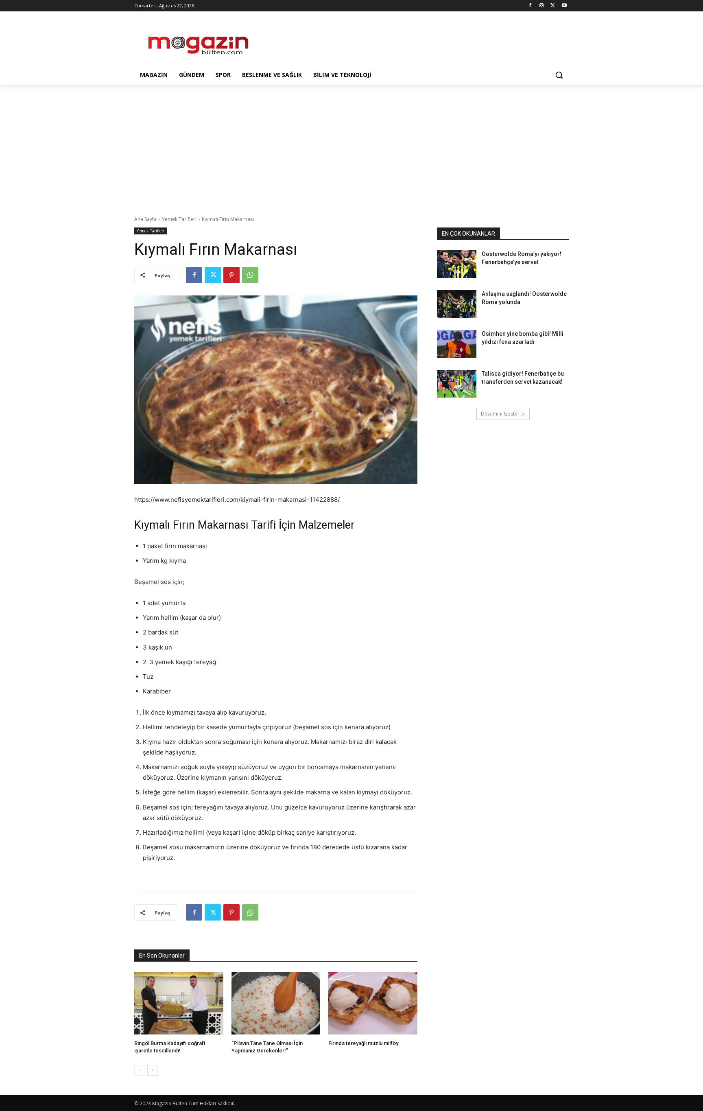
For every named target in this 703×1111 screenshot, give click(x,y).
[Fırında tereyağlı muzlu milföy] (372, 1003)
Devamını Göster (500, 413)
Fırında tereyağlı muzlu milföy (363, 1043)
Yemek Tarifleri (179, 219)
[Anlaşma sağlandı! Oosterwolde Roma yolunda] (456, 304)
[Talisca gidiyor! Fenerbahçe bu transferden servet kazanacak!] (456, 384)
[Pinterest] (231, 275)
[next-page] (152, 1070)
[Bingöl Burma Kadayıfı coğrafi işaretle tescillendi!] (178, 1003)
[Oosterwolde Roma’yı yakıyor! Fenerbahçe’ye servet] (456, 264)
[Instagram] (541, 6)
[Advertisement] (412, 41)
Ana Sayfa (145, 219)
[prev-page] (139, 1070)
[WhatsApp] (250, 275)
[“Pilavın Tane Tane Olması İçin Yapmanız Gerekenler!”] (276, 1003)
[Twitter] (552, 6)
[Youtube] (564, 6)
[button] (559, 75)
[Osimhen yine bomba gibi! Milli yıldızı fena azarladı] (456, 344)
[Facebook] (530, 6)
